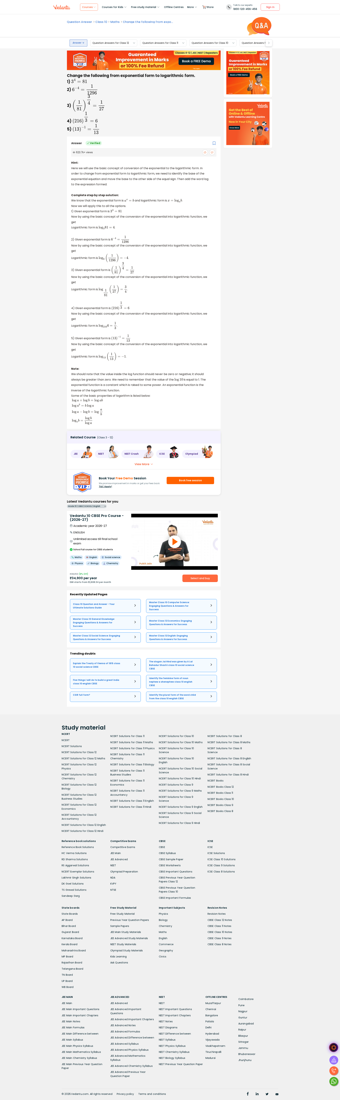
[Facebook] (248, 1094)
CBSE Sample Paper (171, 859)
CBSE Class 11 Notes (219, 926)
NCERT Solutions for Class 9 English (181, 807)
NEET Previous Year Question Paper (181, 1064)
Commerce (166, 944)
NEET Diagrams (168, 1027)
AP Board (67, 920)
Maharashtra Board (74, 950)
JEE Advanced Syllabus (124, 1044)
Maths (115, 22)
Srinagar (243, 1042)
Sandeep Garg (71, 896)
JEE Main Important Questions (81, 1009)
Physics (163, 914)
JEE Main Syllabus (72, 1039)
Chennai (210, 1009)
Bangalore (211, 1015)
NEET (113, 865)
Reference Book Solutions (78, 847)
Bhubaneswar (246, 1054)
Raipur (242, 1029)
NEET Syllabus (167, 1039)
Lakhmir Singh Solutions (76, 877)
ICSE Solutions (216, 853)
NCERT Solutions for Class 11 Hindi (130, 807)
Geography (166, 950)
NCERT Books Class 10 (221, 799)
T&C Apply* (105, 486)
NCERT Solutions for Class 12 (79, 752)
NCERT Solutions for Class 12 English (84, 825)
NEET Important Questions (175, 1009)
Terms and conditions (152, 1094)
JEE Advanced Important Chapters (132, 1019)
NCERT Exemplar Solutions (78, 871)
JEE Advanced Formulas (125, 1031)
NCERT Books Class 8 (220, 811)
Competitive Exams (122, 847)
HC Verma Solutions (74, 853)
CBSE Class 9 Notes (220, 938)
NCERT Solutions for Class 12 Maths (83, 758)
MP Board (67, 956)
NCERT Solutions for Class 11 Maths (131, 742)
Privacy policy (125, 1094)
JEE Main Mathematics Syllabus (81, 1052)
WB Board (68, 987)
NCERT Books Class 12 (221, 787)
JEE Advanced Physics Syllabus (129, 1050)
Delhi (208, 1027)
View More (142, 464)
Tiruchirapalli (213, 1052)
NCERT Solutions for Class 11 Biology (132, 764)
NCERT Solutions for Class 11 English (132, 801)
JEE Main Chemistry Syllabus (79, 1058)
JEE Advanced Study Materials (129, 938)
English (163, 938)
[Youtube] (277, 1094)
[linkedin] (257, 1094)
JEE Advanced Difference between (132, 1037)
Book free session (190, 480)
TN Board (67, 975)
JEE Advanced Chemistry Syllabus (131, 1066)
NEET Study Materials (123, 944)
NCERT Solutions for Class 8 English (229, 758)
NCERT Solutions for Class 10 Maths (181, 742)
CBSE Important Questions (175, 871)
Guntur (242, 1017)
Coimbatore (246, 999)
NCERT (66, 740)
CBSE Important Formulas (175, 898)
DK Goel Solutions (73, 883)
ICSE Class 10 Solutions (222, 859)
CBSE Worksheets (170, 865)
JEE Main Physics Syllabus (77, 1046)
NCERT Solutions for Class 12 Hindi (82, 831)
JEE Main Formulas (73, 1027)
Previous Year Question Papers (129, 920)
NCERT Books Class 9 (220, 805)
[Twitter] (267, 1094)
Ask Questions (119, 962)
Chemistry (165, 926)
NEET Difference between (175, 1033)
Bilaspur (243, 1036)
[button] (81, 454)
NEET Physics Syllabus (172, 1046)
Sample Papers (119, 926)
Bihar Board (69, 926)
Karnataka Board (72, 938)
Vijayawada (212, 1039)
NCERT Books (215, 780)
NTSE (113, 890)
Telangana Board (72, 969)
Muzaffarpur (213, 1003)
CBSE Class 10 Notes (220, 932)
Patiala (209, 1021)
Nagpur (242, 1011)
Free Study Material (122, 914)
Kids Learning (118, 956)
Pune (241, 1005)
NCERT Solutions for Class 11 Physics (132, 748)
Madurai (210, 1058)
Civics (162, 956)
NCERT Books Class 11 (220, 793)
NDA (112, 877)
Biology (163, 920)
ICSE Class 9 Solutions (221, 865)
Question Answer (79, 22)
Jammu (243, 1048)
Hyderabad (212, 1033)
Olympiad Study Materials (126, 950)
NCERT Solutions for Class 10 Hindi (180, 778)
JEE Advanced (119, 859)
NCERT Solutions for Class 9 (176, 784)
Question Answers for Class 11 (160, 43)
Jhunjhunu (245, 1060)
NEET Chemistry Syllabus (174, 1052)
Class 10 (101, 22)
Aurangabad (246, 1023)
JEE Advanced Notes (123, 1025)
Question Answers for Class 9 (260, 43)
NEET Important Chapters (175, 1015)
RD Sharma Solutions (75, 859)
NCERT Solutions (72, 746)
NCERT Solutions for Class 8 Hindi (228, 774)
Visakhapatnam (215, 1046)
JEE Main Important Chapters (80, 1015)
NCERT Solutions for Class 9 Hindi (179, 823)
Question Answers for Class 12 (110, 43)
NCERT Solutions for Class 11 (127, 736)
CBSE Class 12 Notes (220, 920)
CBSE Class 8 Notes (220, 944)
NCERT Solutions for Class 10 (176, 736)
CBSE (162, 847)
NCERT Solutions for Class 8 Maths (229, 742)
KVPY (113, 883)
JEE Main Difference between (80, 1033)
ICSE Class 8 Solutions (221, 871)
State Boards (70, 914)
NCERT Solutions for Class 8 (225, 736)
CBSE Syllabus (167, 853)
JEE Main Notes (71, 1021)
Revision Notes (217, 914)
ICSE (210, 847)
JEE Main (115, 853)
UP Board (67, 981)
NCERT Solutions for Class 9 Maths (180, 791)
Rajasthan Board (72, 962)
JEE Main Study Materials (125, 932)
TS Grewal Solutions (74, 890)
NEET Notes (166, 1021)
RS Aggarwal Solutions (75, 865)
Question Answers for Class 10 (210, 43)
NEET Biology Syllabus (172, 1058)
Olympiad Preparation (124, 871)
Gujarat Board (70, 932)
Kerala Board (69, 944)
